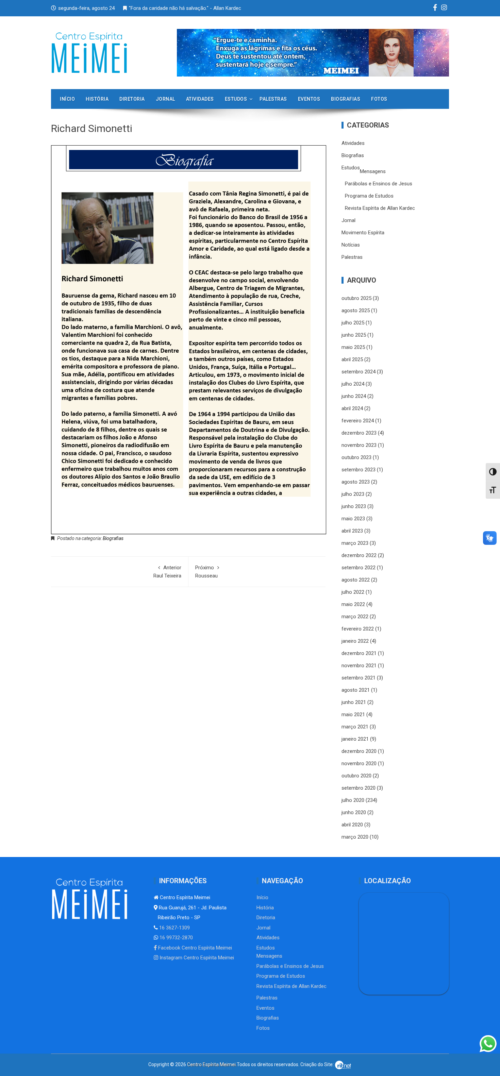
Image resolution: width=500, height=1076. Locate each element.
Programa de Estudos (369, 196)
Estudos (236, 99)
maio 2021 (353, 714)
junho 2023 (353, 506)
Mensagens (373, 171)
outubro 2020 (356, 776)
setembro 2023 (358, 470)
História (97, 99)
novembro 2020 (359, 763)
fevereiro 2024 (357, 421)
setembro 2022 (358, 568)
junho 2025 (353, 335)
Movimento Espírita (362, 233)
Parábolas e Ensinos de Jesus (378, 184)
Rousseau (206, 572)
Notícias (350, 245)
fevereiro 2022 (357, 629)
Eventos (309, 99)
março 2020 (354, 837)
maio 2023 (353, 519)
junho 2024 (353, 396)
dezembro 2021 (359, 653)
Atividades (200, 99)
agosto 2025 (355, 310)
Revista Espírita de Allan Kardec (380, 208)
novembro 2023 (359, 445)
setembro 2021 (358, 678)
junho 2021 (353, 702)
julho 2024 (352, 384)
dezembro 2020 (359, 751)
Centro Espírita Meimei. (212, 1064)
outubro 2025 (356, 298)
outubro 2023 (356, 457)
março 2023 (354, 543)
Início (67, 99)
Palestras (273, 99)
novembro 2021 (359, 665)
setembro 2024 (358, 372)
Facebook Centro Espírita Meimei (194, 948)
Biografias (345, 99)
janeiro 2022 (355, 641)
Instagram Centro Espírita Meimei (196, 958)
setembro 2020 (358, 788)
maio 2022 (353, 604)
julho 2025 (352, 323)
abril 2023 (352, 531)
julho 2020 (352, 800)
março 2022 (354, 616)
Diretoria (132, 99)
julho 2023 (352, 494)
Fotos (379, 99)
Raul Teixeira (167, 572)
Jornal (165, 99)
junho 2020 (353, 812)
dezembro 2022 (359, 555)
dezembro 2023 (359, 433)
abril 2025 (352, 359)
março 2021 (354, 727)
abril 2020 (352, 825)
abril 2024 (352, 408)
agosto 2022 (355, 580)
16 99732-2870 (175, 938)
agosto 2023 (355, 482)
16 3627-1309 (174, 928)
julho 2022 (352, 592)
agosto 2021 (355, 690)
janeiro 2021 (355, 739)
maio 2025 (353, 347)
